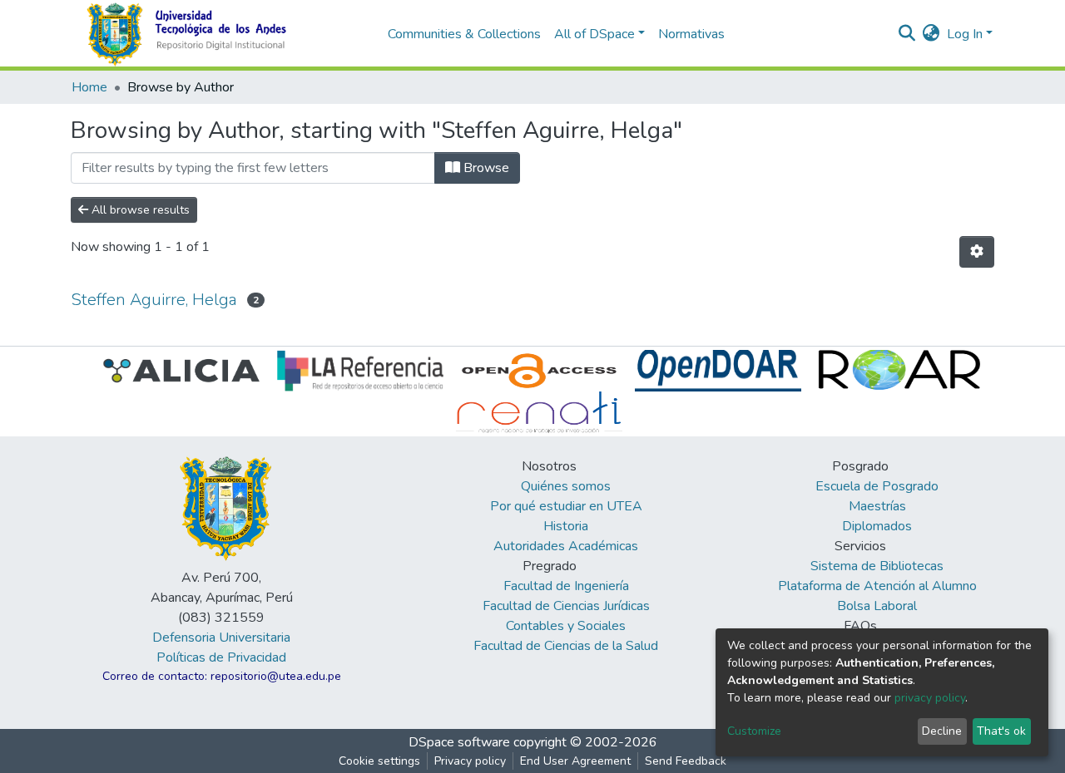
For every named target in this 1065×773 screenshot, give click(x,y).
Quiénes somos (566, 486)
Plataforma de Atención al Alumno (877, 586)
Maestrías (877, 506)
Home (89, 87)
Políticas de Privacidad (221, 657)
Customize (754, 731)
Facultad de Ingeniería (566, 586)
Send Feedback (685, 761)
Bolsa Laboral (877, 606)
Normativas (691, 34)
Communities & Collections (464, 34)
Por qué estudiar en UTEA (566, 506)
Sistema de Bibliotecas (877, 566)
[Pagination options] (976, 252)
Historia (565, 526)
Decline (942, 731)
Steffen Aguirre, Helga (154, 299)
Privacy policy (470, 761)
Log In (965, 34)
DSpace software (459, 742)
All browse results (139, 210)
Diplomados (877, 526)
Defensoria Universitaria (221, 637)
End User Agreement (575, 761)
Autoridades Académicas (565, 546)
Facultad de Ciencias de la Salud (565, 646)
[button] (931, 34)
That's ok (1001, 731)
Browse (484, 168)
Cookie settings (379, 761)
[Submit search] (907, 34)
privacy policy (929, 698)
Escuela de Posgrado (877, 486)
